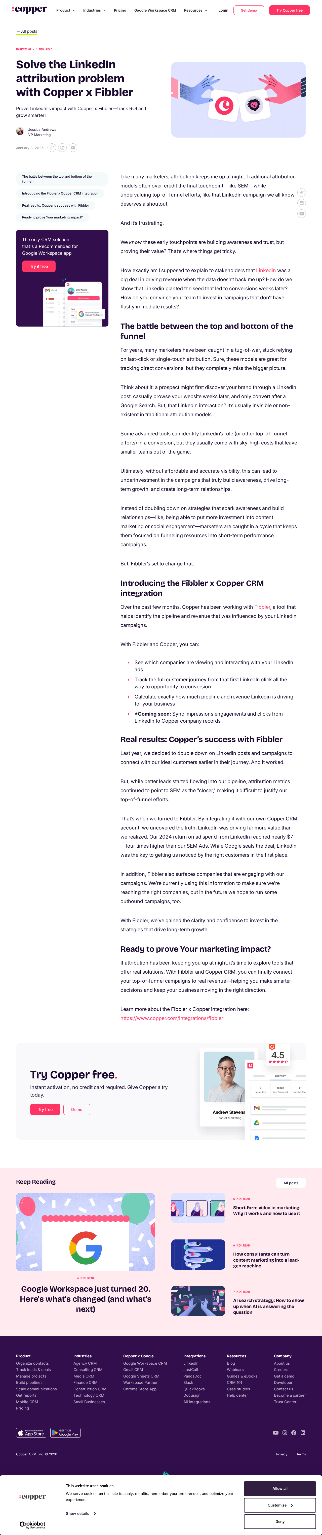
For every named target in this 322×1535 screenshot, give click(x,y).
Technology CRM (88, 1395)
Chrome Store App (139, 1389)
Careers (281, 1369)
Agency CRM (85, 1363)
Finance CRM (85, 1382)
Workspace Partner (140, 1382)
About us (282, 1363)
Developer (283, 1382)
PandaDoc (192, 1376)
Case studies (238, 1389)
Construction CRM (90, 1389)
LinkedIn (190, 1363)
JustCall (190, 1369)
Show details (77, 1513)
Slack (188, 1382)
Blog (231, 1363)
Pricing (120, 10)
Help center (237, 1395)
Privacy (281, 1454)
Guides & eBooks (242, 1376)
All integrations (196, 1401)
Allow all (280, 1488)
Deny (280, 1521)
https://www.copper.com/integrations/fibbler (171, 1018)
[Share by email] (73, 147)
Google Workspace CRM (155, 10)
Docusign (191, 1395)
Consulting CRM (88, 1369)
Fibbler (262, 607)
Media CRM (83, 1376)
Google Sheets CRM (141, 1376)
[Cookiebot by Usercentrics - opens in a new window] (33, 1525)
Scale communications (36, 1389)
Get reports (26, 1395)
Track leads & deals (33, 1369)
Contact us (283, 1389)
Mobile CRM (27, 1401)
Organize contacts (32, 1363)
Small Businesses (89, 1401)
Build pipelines (29, 1382)
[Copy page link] (52, 147)
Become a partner (290, 1395)
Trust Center (285, 1401)
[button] (65, 10)
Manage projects (31, 1376)
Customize (277, 1505)
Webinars (235, 1369)
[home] (29, 10)
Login (223, 10)
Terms (301, 1454)
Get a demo (284, 1376)
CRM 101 (234, 1382)
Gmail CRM (133, 1369)
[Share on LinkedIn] (62, 147)
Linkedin (266, 270)
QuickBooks (194, 1389)
